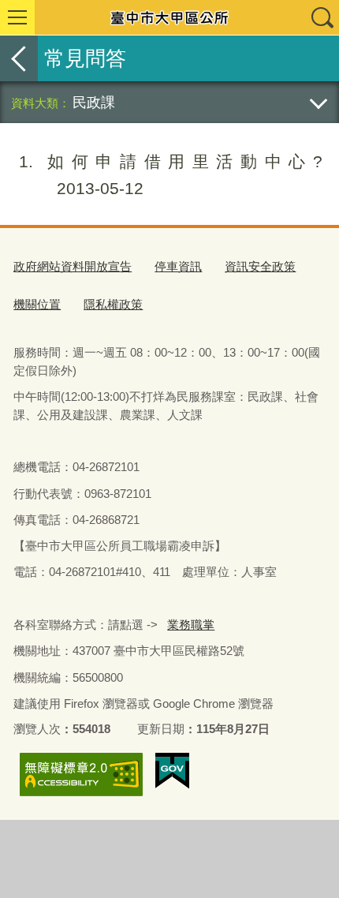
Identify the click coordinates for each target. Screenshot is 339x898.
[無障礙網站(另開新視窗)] (81, 774)
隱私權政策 (113, 304)
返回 (19, 58)
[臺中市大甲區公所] (169, 17)
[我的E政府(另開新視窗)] (172, 771)
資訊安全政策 (260, 266)
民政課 (94, 102)
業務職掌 (190, 624)
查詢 (321, 17)
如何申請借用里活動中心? (170, 174)
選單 (17, 17)
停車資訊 (178, 266)
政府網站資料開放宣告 (72, 266)
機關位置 (37, 304)
